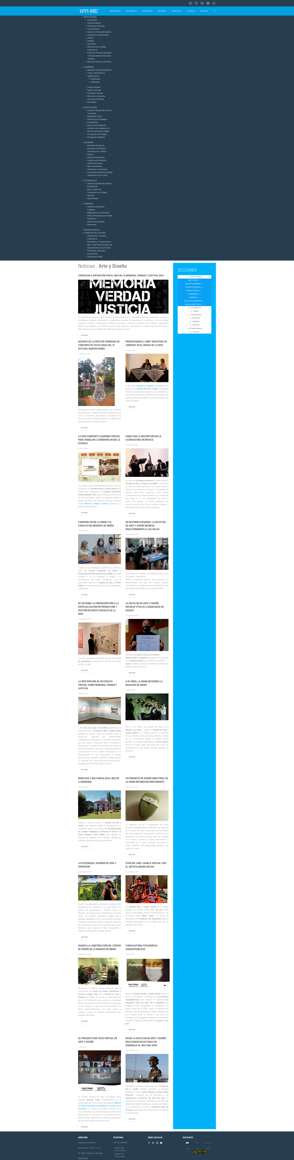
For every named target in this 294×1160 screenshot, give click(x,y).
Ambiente (195, 321)
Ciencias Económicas (193, 284)
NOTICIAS (204, 11)
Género (196, 311)
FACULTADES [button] (176, 11)
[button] (215, 11)
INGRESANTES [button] (115, 11)
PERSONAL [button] (162, 11)
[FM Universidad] (214, 3)
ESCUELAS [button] (191, 11)
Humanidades (193, 294)
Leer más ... (85, 335)
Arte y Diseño (193, 280)
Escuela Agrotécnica (193, 304)
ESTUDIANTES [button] (131, 11)
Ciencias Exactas (193, 290)
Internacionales (195, 328)
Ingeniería (193, 297)
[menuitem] (90, 17)
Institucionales (196, 277)
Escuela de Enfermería (193, 301)
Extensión (196, 318)
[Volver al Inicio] (89, 11)
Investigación (196, 314)
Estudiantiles (196, 308)
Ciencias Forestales (193, 287)
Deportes (195, 325)
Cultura (196, 332)
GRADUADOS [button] (147, 11)
